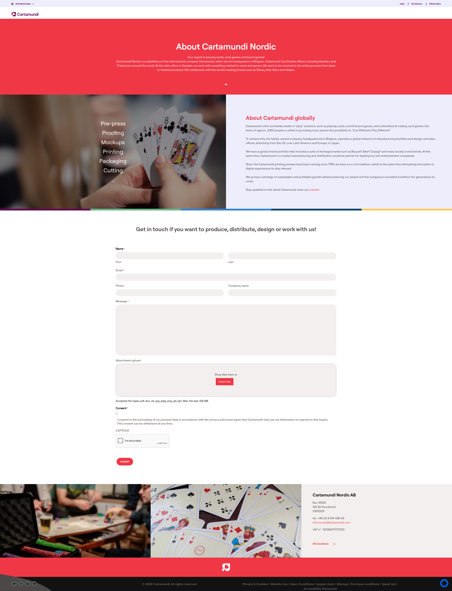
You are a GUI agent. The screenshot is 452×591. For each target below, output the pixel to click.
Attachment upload (128, 360)
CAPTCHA (122, 430)
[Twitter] (14, 583)
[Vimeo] (34, 583)
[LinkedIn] (27, 583)
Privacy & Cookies (255, 584)
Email (120, 270)
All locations (320, 543)
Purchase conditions (365, 584)
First (118, 262)
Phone (120, 285)
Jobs (402, 4)
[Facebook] (20, 583)
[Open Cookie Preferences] (444, 586)
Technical (417, 4)
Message (122, 301)
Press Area (435, 4)
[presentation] (142, 441)
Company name (238, 285)
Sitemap (342, 584)
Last (230, 262)
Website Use (279, 584)
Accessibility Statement (320, 588)
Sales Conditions (302, 584)
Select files (224, 381)
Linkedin (314, 189)
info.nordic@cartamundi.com (331, 522)
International (23, 4)
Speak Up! (389, 584)
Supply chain (325, 584)
